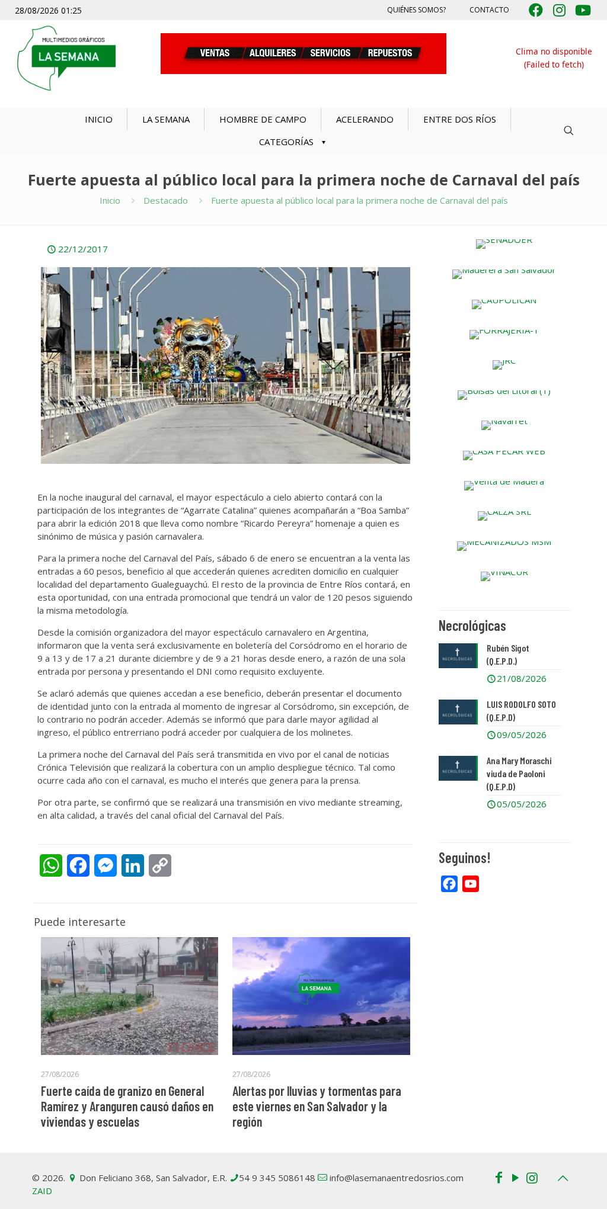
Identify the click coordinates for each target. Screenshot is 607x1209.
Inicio (110, 200)
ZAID (42, 1191)
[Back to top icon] (562, 1178)
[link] (504, 244)
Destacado (165, 200)
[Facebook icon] (498, 1177)
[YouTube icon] (515, 1177)
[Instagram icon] (531, 1177)
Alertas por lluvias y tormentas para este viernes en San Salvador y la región (316, 1106)
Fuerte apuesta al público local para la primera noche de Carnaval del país (359, 200)
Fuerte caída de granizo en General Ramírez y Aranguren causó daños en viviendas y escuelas (127, 1106)
